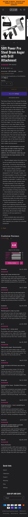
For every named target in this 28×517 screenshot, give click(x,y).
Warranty (5, 480)
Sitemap (5, 487)
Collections (6, 473)
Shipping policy (23, 513)
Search (5, 470)
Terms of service (14, 513)
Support (5, 477)
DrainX (7, 511)
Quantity (3, 80)
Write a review (12, 263)
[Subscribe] (22, 498)
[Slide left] (10, 42)
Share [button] (4, 228)
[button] (3, 9)
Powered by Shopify (13, 511)
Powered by (4, 238)
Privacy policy (6, 513)
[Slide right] (17, 42)
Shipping (3, 73)
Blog (4, 484)
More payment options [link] (14, 97)
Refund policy (23, 511)
